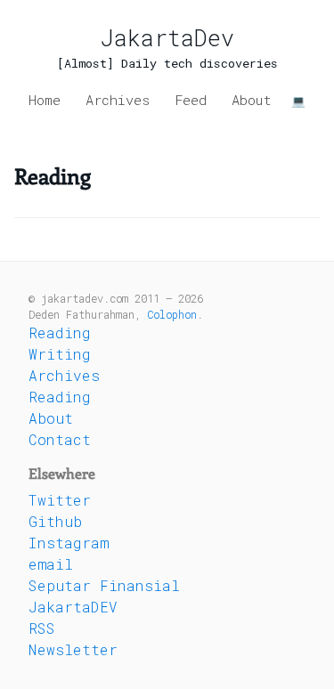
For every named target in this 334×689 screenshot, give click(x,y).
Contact (60, 439)
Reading (60, 332)
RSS (42, 628)
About (252, 100)
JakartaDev (167, 38)
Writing (60, 353)
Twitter (60, 499)
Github (55, 521)
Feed (191, 100)
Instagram (69, 542)
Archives (118, 100)
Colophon (172, 314)
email (51, 564)
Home (45, 100)
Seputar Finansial (104, 585)
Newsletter (73, 649)
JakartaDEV (73, 606)
